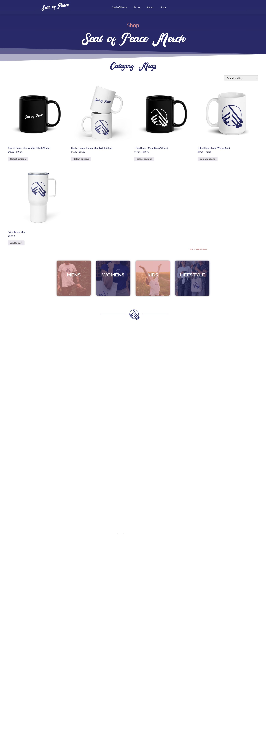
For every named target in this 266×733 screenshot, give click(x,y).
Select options (18, 159)
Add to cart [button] (16, 243)
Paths (137, 7)
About (150, 7)
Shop (163, 7)
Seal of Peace (119, 7)
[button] (123, 534)
